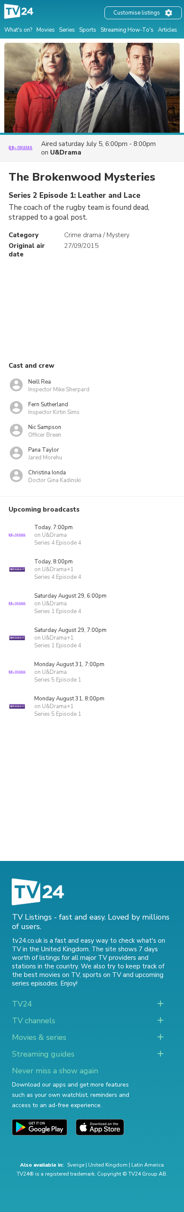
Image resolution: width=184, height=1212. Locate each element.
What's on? (18, 30)
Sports (87, 30)
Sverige (75, 1164)
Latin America (147, 1164)
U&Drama (65, 152)
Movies (45, 30)
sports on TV (102, 975)
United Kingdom (108, 1164)
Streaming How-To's (127, 30)
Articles (167, 30)
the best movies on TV (46, 975)
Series (67, 30)
